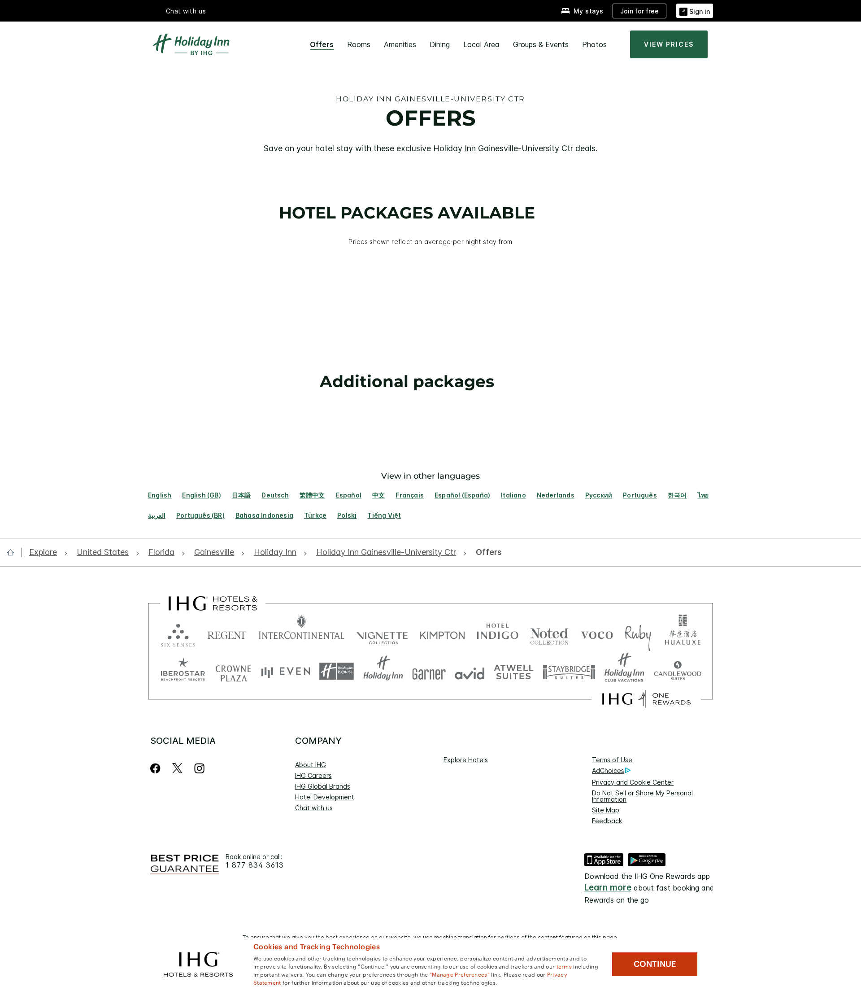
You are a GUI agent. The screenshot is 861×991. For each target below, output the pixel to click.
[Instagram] (199, 768)
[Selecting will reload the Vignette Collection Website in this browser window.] (382, 633)
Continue (655, 964)
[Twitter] (177, 768)
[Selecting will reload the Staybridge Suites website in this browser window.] (569, 671)
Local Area (481, 44)
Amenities (400, 44)
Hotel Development (324, 797)
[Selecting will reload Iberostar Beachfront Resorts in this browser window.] (183, 671)
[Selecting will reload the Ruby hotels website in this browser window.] (638, 633)
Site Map (605, 810)
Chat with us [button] (186, 11)
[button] (694, 10)
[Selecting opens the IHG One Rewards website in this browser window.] (646, 699)
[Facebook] (157, 768)
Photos (594, 44)
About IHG (310, 764)
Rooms (358, 44)
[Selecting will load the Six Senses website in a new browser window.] (178, 633)
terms (564, 966)
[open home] (14, 552)
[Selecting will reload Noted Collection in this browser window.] (549, 633)
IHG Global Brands (322, 786)
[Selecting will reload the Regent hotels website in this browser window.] (227, 633)
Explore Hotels (466, 760)
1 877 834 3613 (255, 865)
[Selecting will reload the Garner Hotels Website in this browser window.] (429, 671)
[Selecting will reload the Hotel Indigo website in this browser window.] (497, 633)
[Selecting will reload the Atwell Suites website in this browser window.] (514, 671)
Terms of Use (612, 760)
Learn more (607, 887)
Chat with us (314, 808)
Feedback (607, 821)
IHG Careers (313, 775)
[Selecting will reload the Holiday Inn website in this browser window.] (383, 671)
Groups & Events (541, 44)
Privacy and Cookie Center (633, 782)
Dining (440, 44)
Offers (322, 44)
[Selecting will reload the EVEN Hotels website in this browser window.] (285, 671)
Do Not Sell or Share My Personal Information (642, 796)
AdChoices (608, 770)
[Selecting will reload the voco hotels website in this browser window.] (597, 633)
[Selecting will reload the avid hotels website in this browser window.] (470, 671)
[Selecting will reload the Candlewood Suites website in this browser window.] (677, 671)
